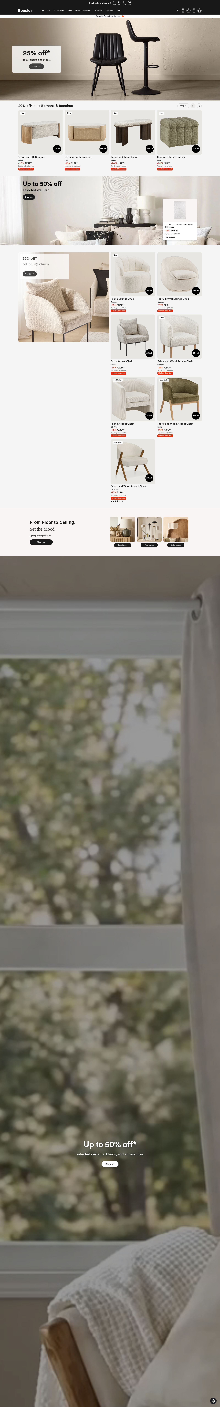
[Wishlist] (183, 10)
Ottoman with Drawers (78, 157)
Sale (118, 10)
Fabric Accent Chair (122, 424)
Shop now (36, 66)
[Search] (188, 10)
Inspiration (98, 10)
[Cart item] (199, 10)
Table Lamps (122, 545)
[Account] (194, 10)
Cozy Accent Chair (122, 361)
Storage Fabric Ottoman (171, 157)
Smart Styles (59, 10)
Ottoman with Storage (31, 157)
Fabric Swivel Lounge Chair (173, 299)
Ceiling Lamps (176, 545)
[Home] (25, 10)
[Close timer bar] (217, 3)
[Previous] (192, 105)
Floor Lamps (149, 545)
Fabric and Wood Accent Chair (175, 361)
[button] (213, 1401)
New (70, 10)
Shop (48, 10)
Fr (177, 10)
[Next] (199, 105)
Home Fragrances (82, 10)
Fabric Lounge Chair (122, 299)
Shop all (183, 106)
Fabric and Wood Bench (124, 157)
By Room (109, 10)
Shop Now (41, 542)
